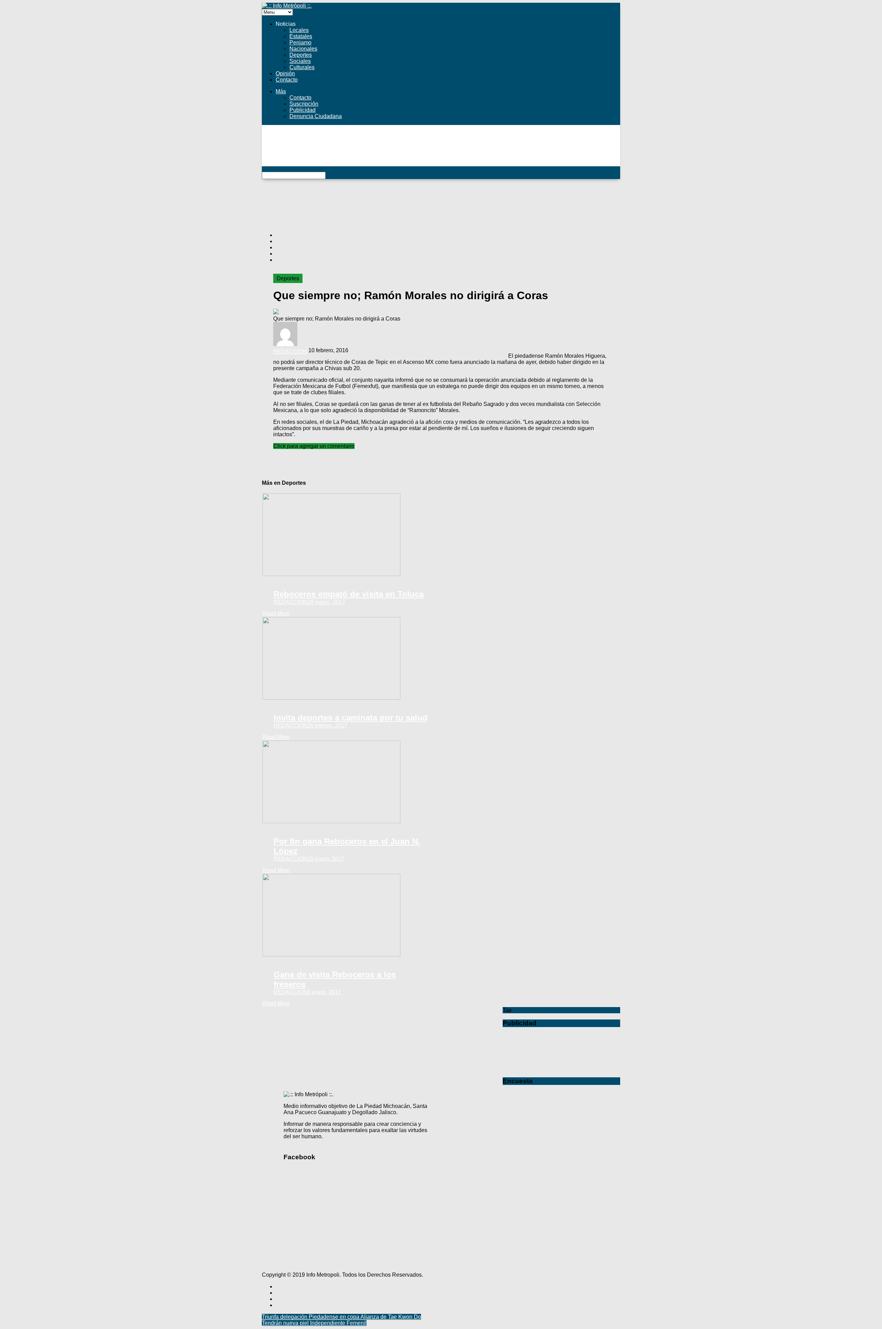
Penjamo (300, 42)
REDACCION (290, 352)
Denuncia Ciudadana (315, 116)
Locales (299, 30)
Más (281, 91)
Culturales (302, 67)
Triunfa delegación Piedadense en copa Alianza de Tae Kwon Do (341, 1317)
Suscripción (303, 104)
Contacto (287, 80)
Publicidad (302, 110)
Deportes (300, 55)
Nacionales (303, 49)
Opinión (285, 73)
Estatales (300, 36)
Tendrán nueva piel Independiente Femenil (314, 1323)
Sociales (300, 61)
